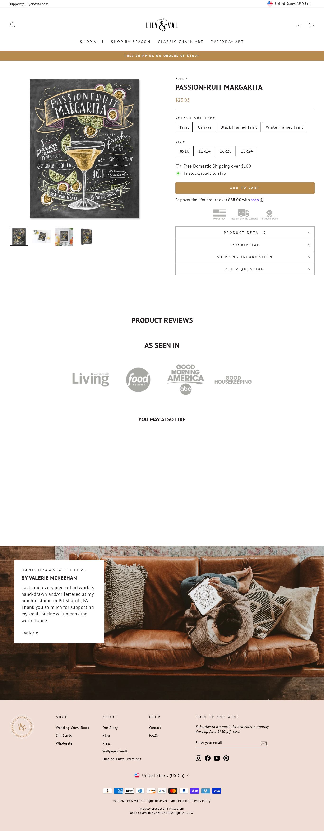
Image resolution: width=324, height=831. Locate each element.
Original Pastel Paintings (121, 758)
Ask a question (244, 269)
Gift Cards (64, 735)
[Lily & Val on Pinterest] (226, 758)
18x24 (247, 151)
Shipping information (245, 256)
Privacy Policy (200, 801)
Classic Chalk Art (181, 41)
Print (184, 127)
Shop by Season (131, 41)
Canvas (205, 127)
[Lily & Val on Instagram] (198, 758)
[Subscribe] (264, 743)
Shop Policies (179, 801)
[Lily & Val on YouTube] (217, 758)
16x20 (226, 151)
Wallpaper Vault (114, 751)
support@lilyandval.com (28, 3)
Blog (106, 735)
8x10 (185, 151)
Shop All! (92, 41)
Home (180, 78)
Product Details (245, 232)
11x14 (205, 151)
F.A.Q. (153, 735)
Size (180, 141)
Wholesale (64, 743)
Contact (155, 727)
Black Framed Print (239, 127)
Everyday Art (227, 41)
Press (106, 743)
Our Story (110, 727)
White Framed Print (284, 127)
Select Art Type (195, 117)
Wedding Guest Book (72, 727)
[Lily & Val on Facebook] (208, 758)
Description (244, 244)
